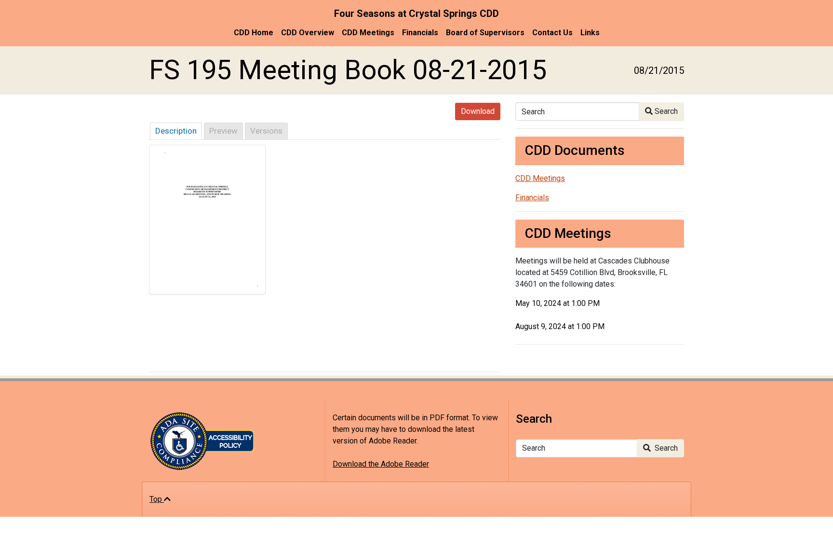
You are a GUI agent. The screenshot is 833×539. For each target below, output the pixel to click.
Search (665, 111)
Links (590, 32)
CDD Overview (307, 32)
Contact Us (552, 32)
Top (156, 499)
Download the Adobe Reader (381, 464)
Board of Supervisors (485, 32)
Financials (420, 32)
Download (478, 111)
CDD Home (253, 32)
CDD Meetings (368, 32)
